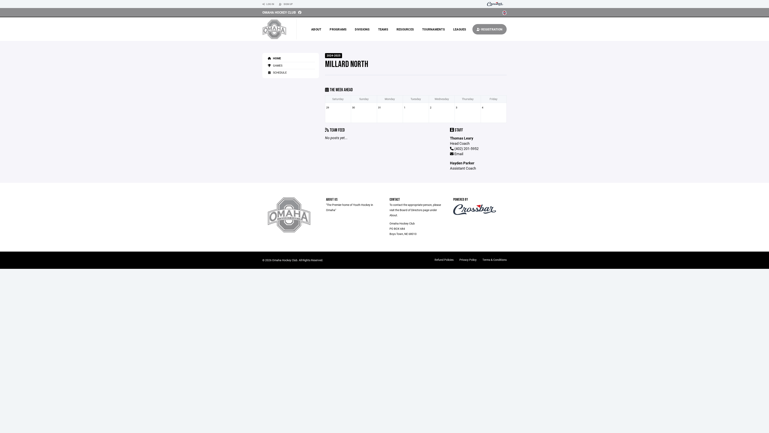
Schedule (279, 72)
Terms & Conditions (494, 260)
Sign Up (288, 4)
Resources (405, 29)
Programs (338, 29)
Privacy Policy (468, 260)
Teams (383, 29)
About (316, 29)
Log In (270, 4)
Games (277, 65)
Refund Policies (444, 260)
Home (276, 58)
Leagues (459, 29)
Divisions (362, 29)
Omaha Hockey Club (279, 12)
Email (458, 153)
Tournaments (433, 29)
